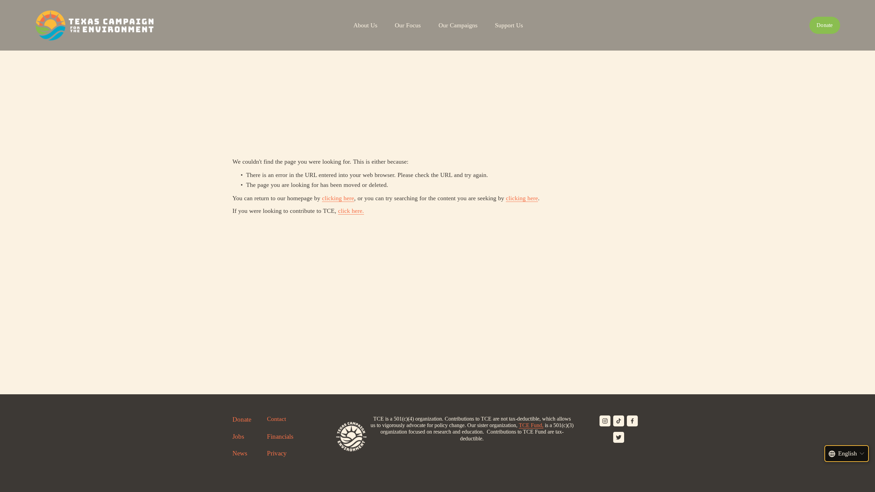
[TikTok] (618, 420)
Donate (825, 25)
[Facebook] (632, 420)
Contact (276, 418)
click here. (351, 210)
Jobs (238, 436)
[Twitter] (618, 437)
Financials (280, 436)
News (239, 453)
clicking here (338, 198)
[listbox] (846, 453)
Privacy (277, 453)
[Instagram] (605, 420)
